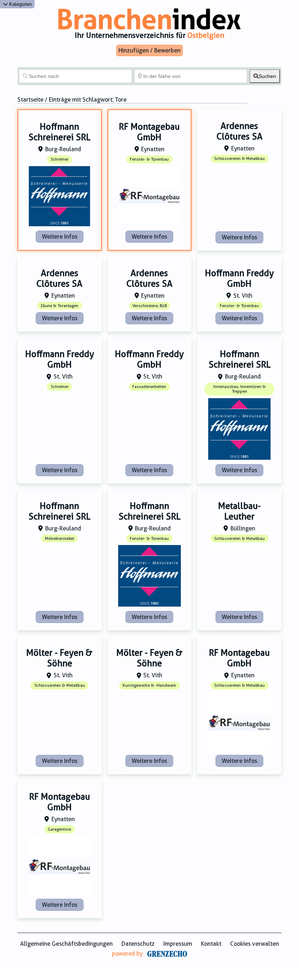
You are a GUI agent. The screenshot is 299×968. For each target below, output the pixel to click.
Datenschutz (138, 943)
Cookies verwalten (254, 943)
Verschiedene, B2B (149, 305)
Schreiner (60, 159)
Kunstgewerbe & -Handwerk (149, 685)
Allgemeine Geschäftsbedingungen (66, 943)
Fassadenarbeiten (149, 386)
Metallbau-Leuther (239, 511)
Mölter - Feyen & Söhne (59, 658)
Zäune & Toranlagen (59, 305)
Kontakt (211, 943)
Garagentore (59, 829)
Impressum (177, 943)
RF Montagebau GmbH (149, 132)
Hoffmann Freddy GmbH (239, 278)
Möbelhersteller (59, 538)
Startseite (30, 99)
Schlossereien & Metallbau (239, 158)
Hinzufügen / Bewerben (149, 50)
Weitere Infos (59, 236)
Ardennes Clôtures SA (240, 131)
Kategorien (20, 4)
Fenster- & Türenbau (149, 159)
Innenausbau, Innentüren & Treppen (239, 389)
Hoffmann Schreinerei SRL (59, 132)
